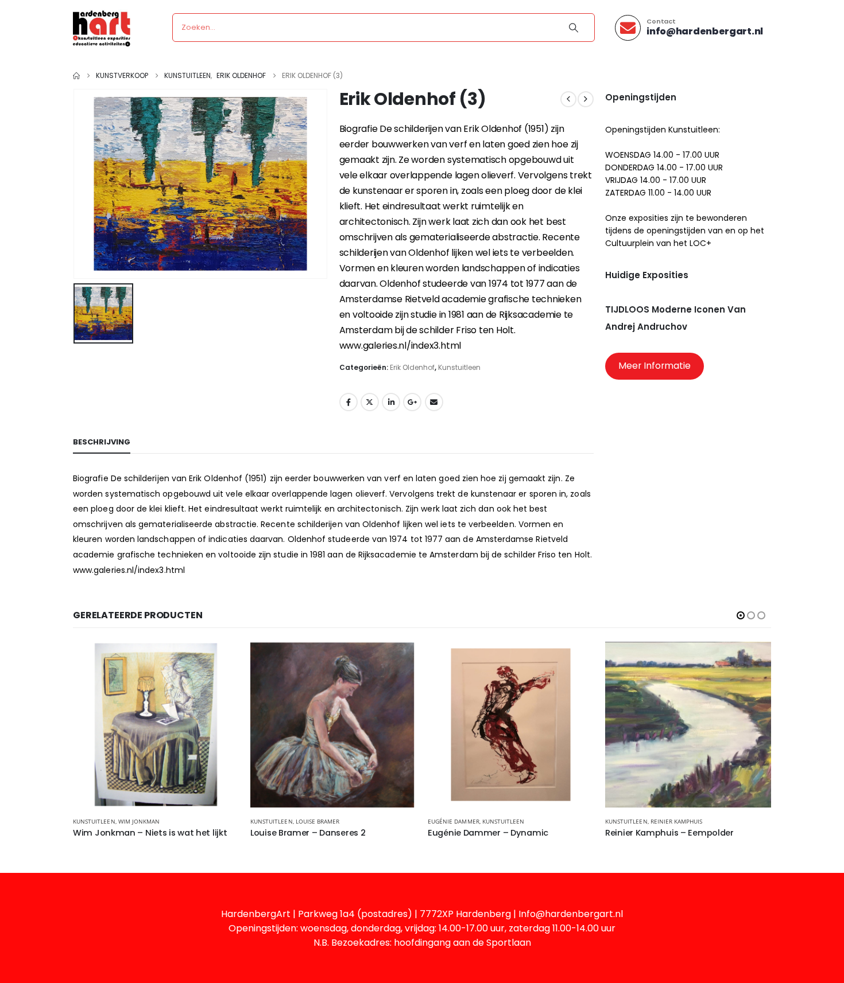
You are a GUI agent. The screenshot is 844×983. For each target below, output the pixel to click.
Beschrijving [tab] (101, 441)
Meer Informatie (654, 365)
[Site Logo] (101, 27)
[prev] (568, 99)
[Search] (573, 27)
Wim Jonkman (139, 821)
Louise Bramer (318, 821)
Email (434, 402)
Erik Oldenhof (412, 367)
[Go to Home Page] (76, 75)
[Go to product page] (156, 725)
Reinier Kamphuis (677, 821)
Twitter (370, 402)
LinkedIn (391, 402)
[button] (740, 615)
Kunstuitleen (459, 367)
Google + (412, 402)
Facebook (348, 402)
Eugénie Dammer (453, 821)
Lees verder (220, 660)
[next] (586, 99)
